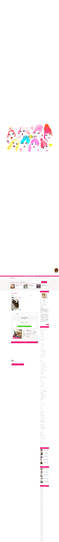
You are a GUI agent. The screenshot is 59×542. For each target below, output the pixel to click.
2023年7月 (41, 502)
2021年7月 (41, 535)
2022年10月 (41, 510)
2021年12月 (41, 527)
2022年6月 (41, 517)
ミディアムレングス (43, 353)
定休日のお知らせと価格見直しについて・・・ (18, 286)
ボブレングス (42, 351)
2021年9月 (41, 532)
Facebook (36, 277)
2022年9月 (41, 512)
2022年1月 (41, 525)
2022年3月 (41, 522)
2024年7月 (41, 495)
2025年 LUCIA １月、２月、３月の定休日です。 (44, 286)
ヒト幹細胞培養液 (42, 427)
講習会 (41, 434)
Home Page (40, 277)
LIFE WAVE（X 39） (42, 330)
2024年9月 (41, 492)
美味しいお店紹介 (42, 397)
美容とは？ (42, 424)
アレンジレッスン (42, 437)
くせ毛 (41, 336)
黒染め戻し (42, 373)
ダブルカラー (42, 365)
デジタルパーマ (42, 385)
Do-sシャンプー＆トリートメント (44, 328)
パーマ (41, 380)
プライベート (42, 389)
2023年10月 (41, 500)
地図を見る (34, 331)
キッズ (41, 348)
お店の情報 (42, 334)
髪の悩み (41, 441)
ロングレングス (42, 356)
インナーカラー (42, 362)
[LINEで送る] (15, 297)
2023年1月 (41, 507)
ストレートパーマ (42, 376)
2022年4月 (41, 520)
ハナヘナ (42, 368)
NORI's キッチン (42, 435)
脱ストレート (42, 432)
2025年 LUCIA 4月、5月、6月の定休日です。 (31, 286)
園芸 (41, 392)
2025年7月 (41, 487)
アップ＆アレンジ (42, 338)
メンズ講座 (42, 420)
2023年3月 (41, 505)
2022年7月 (41, 515)
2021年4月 (41, 540)
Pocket (20, 297)
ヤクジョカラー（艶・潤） (43, 370)
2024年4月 (41, 497)
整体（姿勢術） (42, 394)
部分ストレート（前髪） (43, 377)
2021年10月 (41, 530)
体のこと (42, 429)
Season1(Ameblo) (45, 277)
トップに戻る (18, 364)
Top (29, 277)
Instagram (32, 277)
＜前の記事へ (17, 313)
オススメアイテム (42, 418)
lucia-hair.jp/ (27, 336)
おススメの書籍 (42, 415)
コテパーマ (42, 383)
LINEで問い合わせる (24, 326)
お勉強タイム (42, 332)
